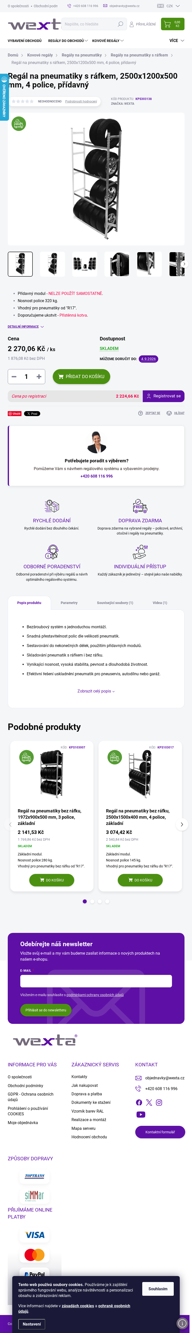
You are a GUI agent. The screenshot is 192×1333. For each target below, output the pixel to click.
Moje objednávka (23, 1122)
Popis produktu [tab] (29, 603)
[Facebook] (139, 1101)
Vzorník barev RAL (88, 1111)
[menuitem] (26, 40)
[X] (149, 1101)
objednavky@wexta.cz (164, 1078)
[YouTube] (140, 1113)
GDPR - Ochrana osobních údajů (31, 1097)
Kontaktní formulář (160, 1132)
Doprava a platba (87, 1094)
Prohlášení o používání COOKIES (28, 1111)
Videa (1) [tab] (160, 603)
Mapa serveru (84, 1128)
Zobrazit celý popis (94, 691)
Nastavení (32, 1324)
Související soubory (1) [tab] (115, 603)
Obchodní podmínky (49, 6)
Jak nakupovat (85, 1085)
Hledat (121, 24)
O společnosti (18, 6)
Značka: (122, 103)
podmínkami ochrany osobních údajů (95, 995)
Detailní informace (23, 326)
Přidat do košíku (85, 376)
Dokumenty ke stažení (91, 1102)
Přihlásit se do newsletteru (46, 1010)
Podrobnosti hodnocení (81, 101)
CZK (169, 6)
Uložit (16, 413)
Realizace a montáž (89, 1119)
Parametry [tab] (69, 603)
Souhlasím (158, 1289)
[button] (84, 901)
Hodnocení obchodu (89, 1137)
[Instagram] (159, 1101)
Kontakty (79, 1076)
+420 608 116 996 (96, 476)
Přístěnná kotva (73, 315)
